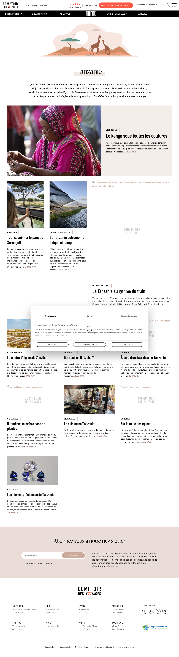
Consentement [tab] (50, 315)
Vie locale (64, 14)
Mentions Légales (82, 647)
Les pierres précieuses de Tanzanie (30, 494)
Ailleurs (91, 14)
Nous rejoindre (65, 647)
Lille (48, 605)
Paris (82, 622)
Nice (48, 622)
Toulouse (117, 622)
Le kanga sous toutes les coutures (136, 135)
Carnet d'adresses (117, 14)
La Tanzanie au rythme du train (118, 291)
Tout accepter (126, 344)
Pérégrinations (39, 14)
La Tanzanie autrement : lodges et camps (67, 240)
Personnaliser (88, 344)
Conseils (142, 14)
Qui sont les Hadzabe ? (79, 357)
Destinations (12, 14)
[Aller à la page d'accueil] (12, 5)
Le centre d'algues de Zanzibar (27, 357)
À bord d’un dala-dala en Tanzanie (143, 357)
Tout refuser (52, 344)
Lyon (82, 605)
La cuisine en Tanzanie (79, 423)
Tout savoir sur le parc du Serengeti (25, 240)
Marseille (117, 605)
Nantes (16, 622)
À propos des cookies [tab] (129, 315)
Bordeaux (18, 605)
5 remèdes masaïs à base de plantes (26, 426)
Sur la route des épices (136, 423)
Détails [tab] (89, 315)
